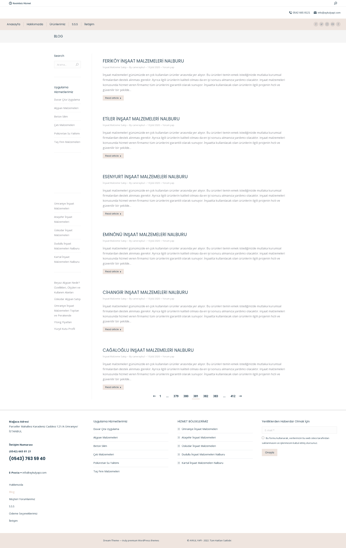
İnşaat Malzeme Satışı (115, 67)
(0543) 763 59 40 (27, 459)
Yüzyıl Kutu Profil (64, 328)
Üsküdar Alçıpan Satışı (67, 299)
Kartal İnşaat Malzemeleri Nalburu (66, 259)
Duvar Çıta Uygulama (67, 99)
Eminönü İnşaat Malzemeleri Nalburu (145, 235)
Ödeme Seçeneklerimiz (23, 513)
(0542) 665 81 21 (20, 451)
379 (176, 396)
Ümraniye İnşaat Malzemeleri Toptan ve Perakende (66, 310)
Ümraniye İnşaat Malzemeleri (64, 206)
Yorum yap (168, 67)
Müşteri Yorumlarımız (22, 499)
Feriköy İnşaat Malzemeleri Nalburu (143, 61)
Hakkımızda (16, 484)
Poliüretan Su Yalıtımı (67, 133)
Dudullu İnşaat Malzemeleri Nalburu (66, 246)
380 (185, 396)
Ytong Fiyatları (63, 322)
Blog (12, 492)
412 (232, 396)
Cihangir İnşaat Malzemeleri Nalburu (145, 292)
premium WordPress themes (143, 540)
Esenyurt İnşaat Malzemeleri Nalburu (145, 177)
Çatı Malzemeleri (64, 125)
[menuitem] (13, 24)
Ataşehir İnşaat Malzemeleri (63, 219)
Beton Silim (61, 116)
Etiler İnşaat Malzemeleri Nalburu (141, 119)
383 (215, 396)
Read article (112, 97)
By (137, 67)
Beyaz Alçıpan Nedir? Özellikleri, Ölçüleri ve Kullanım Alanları (67, 287)
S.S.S (11, 506)
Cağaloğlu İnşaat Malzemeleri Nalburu (148, 350)
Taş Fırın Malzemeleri (67, 142)
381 (195, 396)
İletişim (13, 520)
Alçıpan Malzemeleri (66, 108)
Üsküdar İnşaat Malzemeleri (63, 232)
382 (205, 396)
